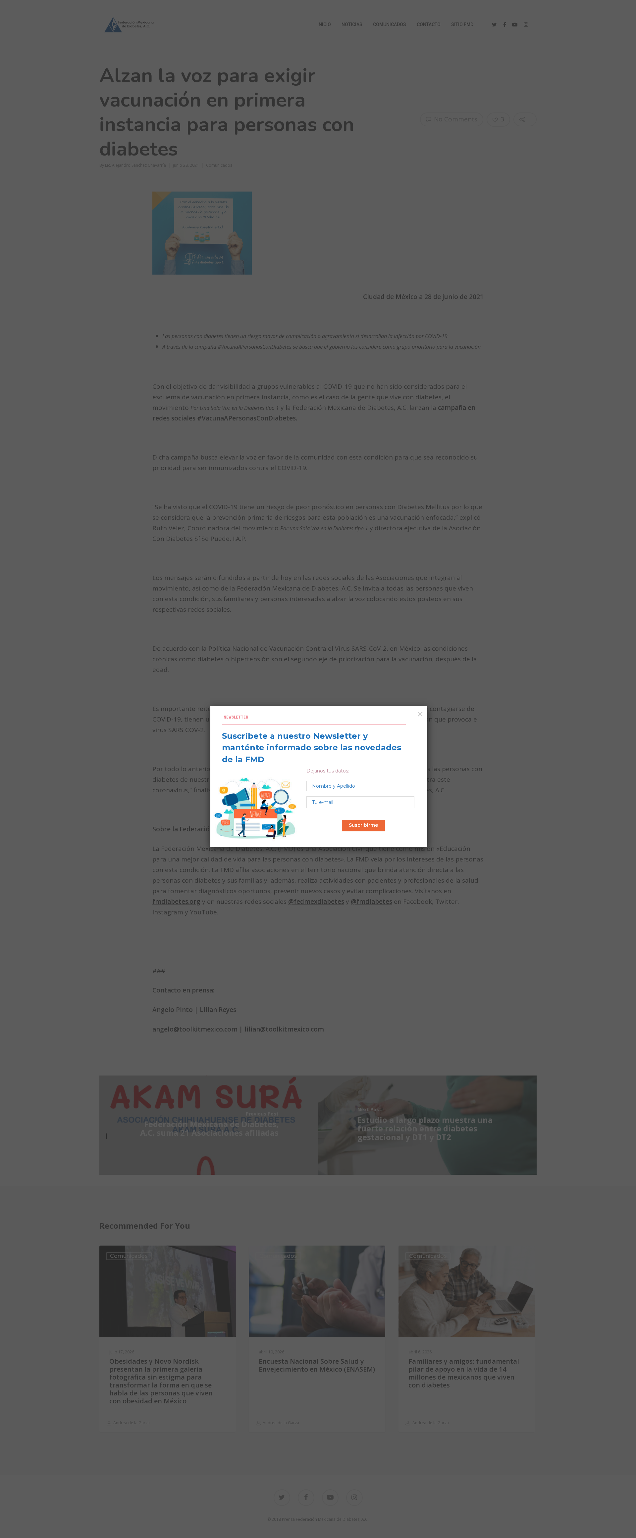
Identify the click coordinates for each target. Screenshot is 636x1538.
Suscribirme (363, 825)
